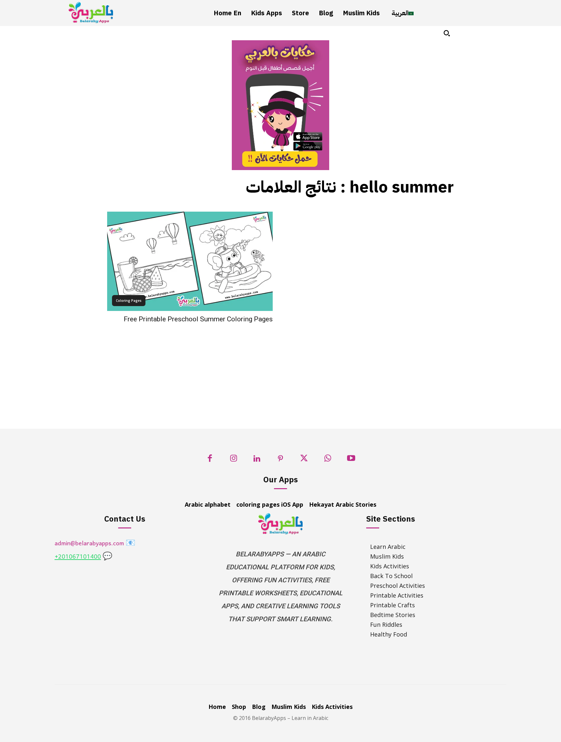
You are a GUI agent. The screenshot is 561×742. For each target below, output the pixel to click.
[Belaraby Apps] (91, 12)
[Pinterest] (280, 460)
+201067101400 (78, 557)
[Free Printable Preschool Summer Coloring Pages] (190, 261)
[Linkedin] (257, 460)
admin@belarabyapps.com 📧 (95, 543)
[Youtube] (351, 460)
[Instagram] (233, 460)
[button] (447, 33)
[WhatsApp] (328, 460)
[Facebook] (210, 460)
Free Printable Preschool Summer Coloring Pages (198, 319)
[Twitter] (304, 460)
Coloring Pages (129, 300)
